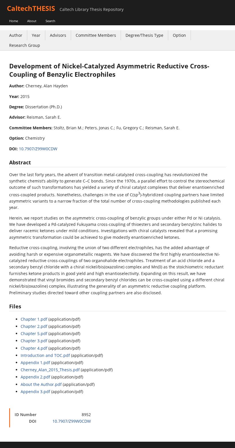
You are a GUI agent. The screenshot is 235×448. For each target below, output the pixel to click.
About (31, 21)
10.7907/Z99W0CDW (38, 148)
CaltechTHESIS (31, 8)
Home (13, 21)
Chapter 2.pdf (34, 326)
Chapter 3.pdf (34, 340)
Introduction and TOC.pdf (45, 355)
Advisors (58, 35)
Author (15, 35)
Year (36, 35)
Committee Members (96, 35)
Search (50, 21)
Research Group (24, 45)
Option (179, 35)
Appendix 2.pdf (35, 377)
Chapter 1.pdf (34, 319)
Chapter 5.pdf (34, 333)
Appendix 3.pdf (35, 391)
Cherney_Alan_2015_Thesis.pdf (50, 369)
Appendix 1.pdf (35, 362)
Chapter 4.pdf (34, 348)
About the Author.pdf (41, 384)
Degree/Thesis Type (144, 35)
